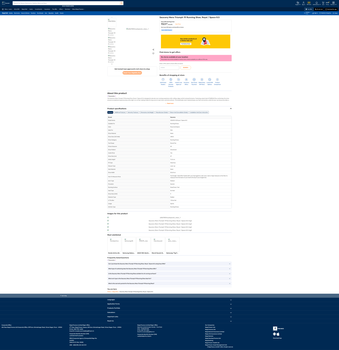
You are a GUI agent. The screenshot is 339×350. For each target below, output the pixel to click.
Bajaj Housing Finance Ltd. (213, 338)
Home (109, 291)
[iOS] (278, 334)
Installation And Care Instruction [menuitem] (199, 112)
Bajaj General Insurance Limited (214, 331)
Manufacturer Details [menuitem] (162, 112)
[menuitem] (308, 13)
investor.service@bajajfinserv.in (84, 331)
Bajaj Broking (209, 340)
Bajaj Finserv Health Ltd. (212, 342)
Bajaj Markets (209, 336)
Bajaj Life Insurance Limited (213, 334)
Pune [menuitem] (307, 13)
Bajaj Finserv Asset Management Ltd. (216, 345)
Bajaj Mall (115, 291)
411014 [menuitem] (307, 12)
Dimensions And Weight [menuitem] (147, 112)
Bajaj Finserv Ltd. (210, 327)
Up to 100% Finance (167, 30)
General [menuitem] (110, 112)
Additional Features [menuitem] (120, 112)
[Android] (274, 334)
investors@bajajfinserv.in (148, 331)
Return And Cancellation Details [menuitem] (179, 112)
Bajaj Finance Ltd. (210, 329)
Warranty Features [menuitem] (133, 112)
